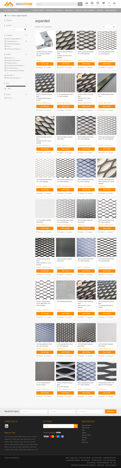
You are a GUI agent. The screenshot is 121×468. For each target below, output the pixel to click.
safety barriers (25, 447)
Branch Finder (85, 428)
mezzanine (32, 442)
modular (12, 444)
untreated (16, 449)
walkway (25, 449)
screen (31, 447)
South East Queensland (109, 460)
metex (28, 442)
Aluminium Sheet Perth (109, 458)
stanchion (7, 449)
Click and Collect (86, 435)
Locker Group (100, 465)
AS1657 (20, 436)
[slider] (5, 86)
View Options (65, 64)
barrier (29, 436)
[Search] (80, 4)
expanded (7, 439)
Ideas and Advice (86, 425)
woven (36, 449)
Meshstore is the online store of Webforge (83, 465)
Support (84, 432)
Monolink (16, 444)
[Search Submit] (76, 426)
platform (36, 444)
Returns (84, 440)
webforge (29, 449)
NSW (115, 463)
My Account (85, 442)
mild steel (7, 444)
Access (6, 436)
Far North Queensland (103, 463)
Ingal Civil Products (111, 465)
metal (24, 442)
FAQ (111, 463)
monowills (21, 444)
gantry (18, 439)
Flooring (14, 439)
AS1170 (16, 436)
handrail (6, 442)
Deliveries (84, 437)
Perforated (31, 444)
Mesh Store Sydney (97, 458)
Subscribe (110, 411)
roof (17, 447)
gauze (21, 439)
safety (20, 447)
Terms (67, 458)
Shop (8, 15)
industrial (11, 442)
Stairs (35, 447)
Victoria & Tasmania (12, 10)
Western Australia (96, 460)
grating (25, 439)
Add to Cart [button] (44, 64)
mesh (21, 442)
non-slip (26, 444)
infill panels (16, 442)
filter (11, 439)
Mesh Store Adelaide (84, 458)
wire (33, 449)
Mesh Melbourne (85, 460)
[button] (63, 10)
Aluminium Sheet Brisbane (73, 460)
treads (11, 449)
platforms (7, 447)
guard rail (33, 439)
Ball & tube (25, 436)
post (11, 447)
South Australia (91, 463)
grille (29, 439)
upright (20, 449)
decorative (34, 436)
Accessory (11, 436)
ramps (14, 447)
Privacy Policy (74, 458)
